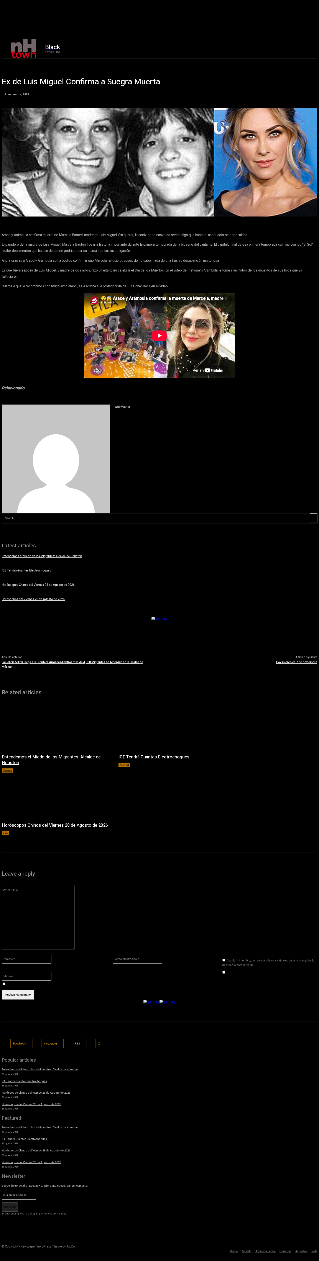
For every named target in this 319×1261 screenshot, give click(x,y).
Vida (5, 833)
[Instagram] (268, 48)
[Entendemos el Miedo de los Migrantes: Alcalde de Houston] (56, 727)
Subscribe (9, 1207)
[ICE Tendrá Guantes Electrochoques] (172, 727)
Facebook (19, 1043)
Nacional (124, 764)
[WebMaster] (56, 459)
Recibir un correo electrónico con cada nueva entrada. (44, 984)
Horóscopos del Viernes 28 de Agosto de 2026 (33, 599)
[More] (126, 210)
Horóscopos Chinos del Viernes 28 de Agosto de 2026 (38, 585)
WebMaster (122, 407)
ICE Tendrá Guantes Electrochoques (26, 570)
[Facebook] (259, 48)
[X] (277, 48)
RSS (77, 1043)
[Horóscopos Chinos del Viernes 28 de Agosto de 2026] (56, 795)
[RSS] (67, 1043)
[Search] (313, 518)
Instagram (50, 1043)
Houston (7, 770)
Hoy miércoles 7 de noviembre (296, 662)
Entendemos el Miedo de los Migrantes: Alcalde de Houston (42, 556)
